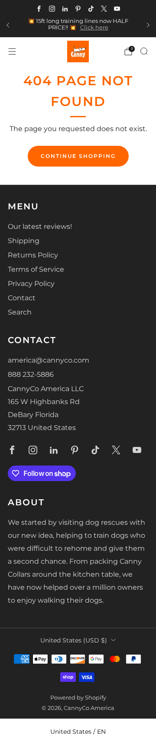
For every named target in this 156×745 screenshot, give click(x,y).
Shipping (23, 241)
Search (20, 312)
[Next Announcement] (148, 25)
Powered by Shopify (78, 697)
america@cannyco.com (48, 360)
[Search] (144, 51)
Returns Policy (33, 255)
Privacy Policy (31, 283)
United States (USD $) (73, 640)
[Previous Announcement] (8, 25)
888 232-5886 (31, 374)
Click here (94, 27)
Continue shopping (78, 156)
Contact (22, 298)
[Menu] (12, 51)
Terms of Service (36, 269)
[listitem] (78, 25)
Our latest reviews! (40, 226)
